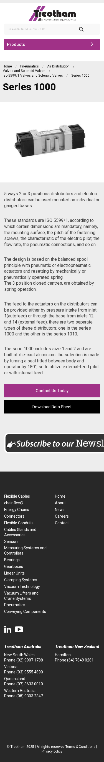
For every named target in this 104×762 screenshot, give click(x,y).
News (60, 509)
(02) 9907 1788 (29, 660)
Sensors (11, 541)
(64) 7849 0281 (80, 660)
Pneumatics (30, 66)
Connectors (14, 516)
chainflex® (13, 503)
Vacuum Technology (22, 586)
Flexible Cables (17, 496)
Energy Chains (16, 509)
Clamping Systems (20, 580)
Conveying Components (25, 611)
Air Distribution (58, 66)
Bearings (12, 560)
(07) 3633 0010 (29, 684)
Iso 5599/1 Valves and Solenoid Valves (33, 75)
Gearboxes (13, 566)
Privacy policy (52, 751)
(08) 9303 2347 (29, 696)
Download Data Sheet (52, 406)
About (60, 503)
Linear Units (14, 573)
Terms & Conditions (80, 747)
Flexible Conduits (19, 523)
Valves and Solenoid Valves (24, 71)
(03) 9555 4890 (29, 672)
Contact (62, 523)
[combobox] (52, 29)
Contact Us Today (52, 390)
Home (8, 66)
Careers (62, 516)
